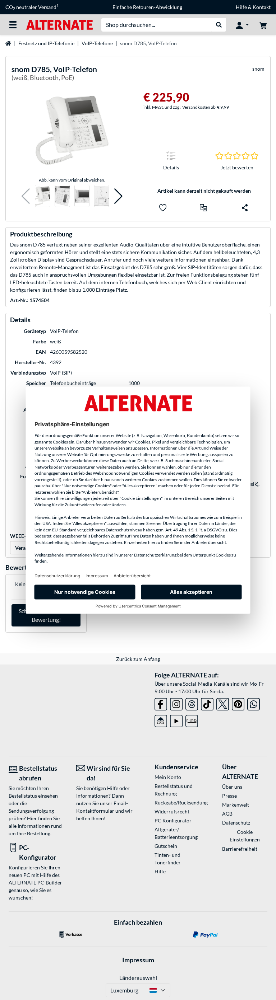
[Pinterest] (238, 703)
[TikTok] (207, 703)
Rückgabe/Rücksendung (177, 802)
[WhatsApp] (253, 703)
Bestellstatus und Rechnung (174, 790)
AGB (227, 814)
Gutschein (166, 846)
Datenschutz (236, 823)
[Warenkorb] (263, 25)
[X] (222, 703)
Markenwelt (235, 805)
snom (258, 69)
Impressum (138, 960)
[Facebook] (161, 703)
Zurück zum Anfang (138, 659)
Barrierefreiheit (239, 849)
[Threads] (191, 703)
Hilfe (241, 7)
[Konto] (242, 25)
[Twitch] (191, 720)
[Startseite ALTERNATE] (59, 24)
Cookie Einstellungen (245, 835)
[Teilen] (244, 207)
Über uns (232, 787)
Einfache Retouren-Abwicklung (147, 7)
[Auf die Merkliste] (162, 207)
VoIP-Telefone (97, 43)
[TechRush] (161, 720)
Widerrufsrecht (172, 811)
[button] (26, 196)
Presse (229, 796)
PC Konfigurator (173, 820)
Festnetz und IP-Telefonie (46, 43)
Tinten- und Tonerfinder (168, 858)
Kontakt (262, 7)
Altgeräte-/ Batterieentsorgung (176, 833)
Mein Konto (168, 777)
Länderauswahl (138, 977)
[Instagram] (176, 703)
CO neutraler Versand (32, 7)
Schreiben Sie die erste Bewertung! (46, 615)
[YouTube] (176, 720)
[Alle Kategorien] (12, 24)
